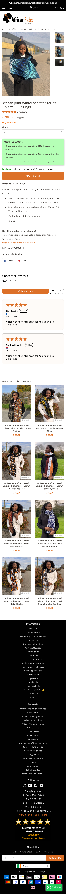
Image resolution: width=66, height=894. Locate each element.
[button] (9, 111)
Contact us (33, 640)
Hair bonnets (33, 731)
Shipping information (33, 644)
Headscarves (33, 735)
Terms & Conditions (33, 659)
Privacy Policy (33, 674)
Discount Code (33, 686)
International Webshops (33, 667)
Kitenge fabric (33, 754)
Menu (9, 8)
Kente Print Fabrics (33, 751)
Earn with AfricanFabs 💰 (33, 690)
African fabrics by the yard (33, 716)
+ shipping (20, 117)
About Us (33, 628)
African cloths (33, 712)
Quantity (6, 127)
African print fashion (33, 720)
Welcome (13, 3)
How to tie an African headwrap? (33, 743)
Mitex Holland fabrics (33, 758)
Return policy (33, 652)
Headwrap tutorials (33, 671)
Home (4, 29)
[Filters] (53, 291)
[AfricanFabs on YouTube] (41, 786)
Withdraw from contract (33, 663)
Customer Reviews (33, 632)
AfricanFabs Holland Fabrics (33, 709)
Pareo (33, 762)
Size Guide (33, 655)
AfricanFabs (41, 872)
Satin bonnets (33, 766)
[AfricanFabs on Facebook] (35, 786)
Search (33, 697)
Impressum (33, 678)
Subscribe (54, 857)
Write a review (25, 291)
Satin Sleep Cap (33, 770)
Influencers (33, 693)
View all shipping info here (33, 814)
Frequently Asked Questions (33, 636)
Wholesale (33, 682)
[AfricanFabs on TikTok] (30, 786)
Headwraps (33, 739)
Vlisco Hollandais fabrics (33, 773)
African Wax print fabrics (33, 724)
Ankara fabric (33, 728)
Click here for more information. (18, 242)
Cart (61, 8)
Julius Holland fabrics (33, 747)
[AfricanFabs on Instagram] (24, 786)
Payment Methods (33, 648)
